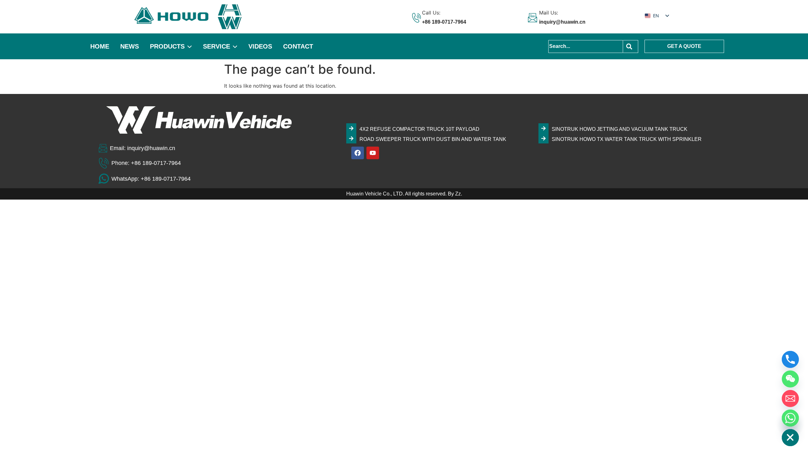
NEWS (129, 46)
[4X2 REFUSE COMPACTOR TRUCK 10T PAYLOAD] (351, 128)
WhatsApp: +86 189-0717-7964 (151, 179)
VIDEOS (260, 46)
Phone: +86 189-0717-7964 (146, 163)
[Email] (790, 398)
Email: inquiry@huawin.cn (142, 148)
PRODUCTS (167, 46)
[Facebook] (357, 153)
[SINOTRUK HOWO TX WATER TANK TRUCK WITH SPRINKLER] (543, 138)
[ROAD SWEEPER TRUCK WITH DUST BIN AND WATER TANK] (351, 138)
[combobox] (585, 46)
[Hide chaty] (790, 437)
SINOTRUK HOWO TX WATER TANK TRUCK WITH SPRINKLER (627, 139)
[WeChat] (790, 378)
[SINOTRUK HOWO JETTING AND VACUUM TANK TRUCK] (543, 128)
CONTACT (298, 46)
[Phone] (790, 359)
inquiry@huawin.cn (562, 22)
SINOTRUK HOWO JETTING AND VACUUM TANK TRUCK (619, 129)
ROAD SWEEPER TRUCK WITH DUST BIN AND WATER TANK (432, 139)
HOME (99, 46)
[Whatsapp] (790, 418)
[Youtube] (372, 153)
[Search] (630, 46)
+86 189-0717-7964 (444, 22)
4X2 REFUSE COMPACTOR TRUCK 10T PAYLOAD (419, 129)
